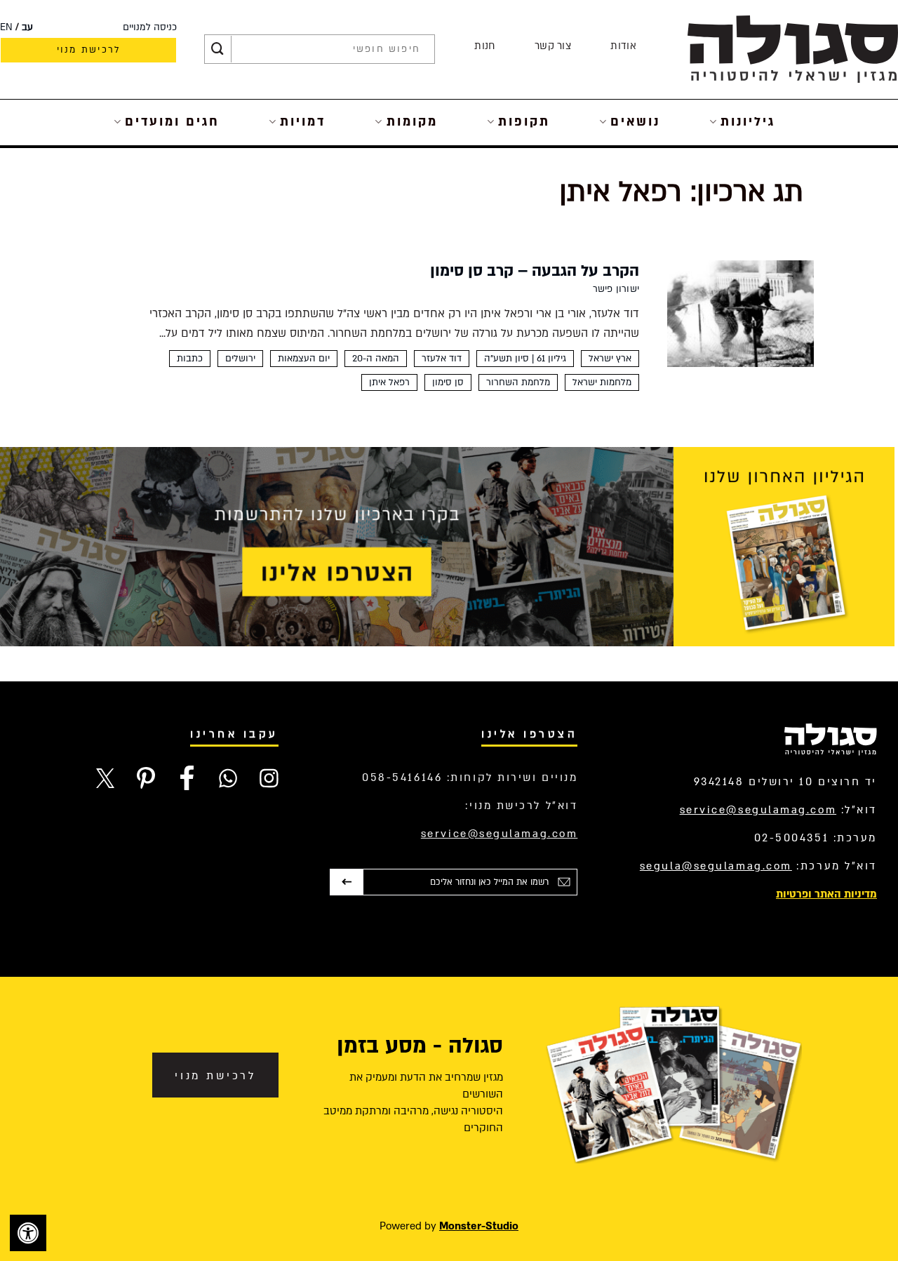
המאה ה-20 (375, 358)
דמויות (303, 122)
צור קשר (553, 46)
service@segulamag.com (758, 810)
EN (6, 27)
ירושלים (240, 358)
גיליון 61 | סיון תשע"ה (525, 358)
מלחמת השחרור (518, 382)
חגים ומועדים (172, 122)
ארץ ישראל (610, 358)
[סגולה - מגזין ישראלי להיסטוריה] (793, 48)
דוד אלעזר (442, 358)
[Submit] (217, 49)
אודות (623, 46)
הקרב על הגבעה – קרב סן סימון (534, 270)
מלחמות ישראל (601, 382)
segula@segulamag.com (716, 866)
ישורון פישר (616, 289)
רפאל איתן (389, 382)
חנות (484, 46)
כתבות (190, 358)
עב (27, 27)
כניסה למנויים (150, 27)
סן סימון (448, 382)
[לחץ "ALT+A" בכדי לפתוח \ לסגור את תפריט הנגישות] (28, 1233)
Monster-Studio (478, 1226)
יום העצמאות (304, 358)
